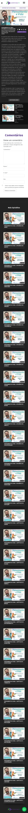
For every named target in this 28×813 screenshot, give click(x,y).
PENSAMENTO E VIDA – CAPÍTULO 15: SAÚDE (14, 523)
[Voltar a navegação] (2, 3)
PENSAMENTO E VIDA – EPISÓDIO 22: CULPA (13, 384)
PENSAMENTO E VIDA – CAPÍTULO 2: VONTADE (13, 781)
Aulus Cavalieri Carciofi (6, 30)
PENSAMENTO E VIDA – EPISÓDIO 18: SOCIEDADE (13, 464)
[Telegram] (21, 29)
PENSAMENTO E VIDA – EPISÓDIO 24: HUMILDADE (13, 345)
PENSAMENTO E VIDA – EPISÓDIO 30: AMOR (13, 226)
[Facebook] (17, 29)
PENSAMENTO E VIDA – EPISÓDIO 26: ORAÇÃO (13, 305)
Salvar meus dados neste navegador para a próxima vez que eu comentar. (14, 186)
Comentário (7, 149)
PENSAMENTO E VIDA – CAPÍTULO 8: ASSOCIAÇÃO (13, 662)
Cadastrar (22, 8)
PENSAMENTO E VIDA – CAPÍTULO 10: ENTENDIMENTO (14, 622)
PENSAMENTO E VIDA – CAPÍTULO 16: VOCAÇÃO (14, 503)
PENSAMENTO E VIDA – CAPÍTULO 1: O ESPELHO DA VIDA (13, 800)
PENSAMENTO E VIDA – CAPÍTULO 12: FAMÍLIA (14, 583)
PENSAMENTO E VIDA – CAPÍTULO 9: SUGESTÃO (13, 642)
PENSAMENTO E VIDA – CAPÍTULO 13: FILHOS (14, 563)
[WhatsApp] (23, 29)
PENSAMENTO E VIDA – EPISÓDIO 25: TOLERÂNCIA (13, 325)
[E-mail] (25, 29)
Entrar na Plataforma (9, 8)
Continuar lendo (14, 99)
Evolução (6, 32)
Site (4, 179)
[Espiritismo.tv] (13, 3)
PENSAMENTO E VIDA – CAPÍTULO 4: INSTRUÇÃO (13, 741)
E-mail (5, 172)
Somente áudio (22, 31)
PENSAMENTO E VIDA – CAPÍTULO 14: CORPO (14, 543)
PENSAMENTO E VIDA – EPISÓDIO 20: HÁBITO (13, 424)
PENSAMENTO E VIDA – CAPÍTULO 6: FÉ (13, 701)
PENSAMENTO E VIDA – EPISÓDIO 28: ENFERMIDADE (13, 266)
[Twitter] (19, 29)
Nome (5, 166)
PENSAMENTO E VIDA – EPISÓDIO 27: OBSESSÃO (13, 285)
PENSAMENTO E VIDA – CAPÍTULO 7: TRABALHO (13, 682)
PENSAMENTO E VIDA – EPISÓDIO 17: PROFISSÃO (13, 484)
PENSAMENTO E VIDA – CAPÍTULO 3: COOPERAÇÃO (13, 761)
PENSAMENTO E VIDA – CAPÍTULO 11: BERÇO (14, 602)
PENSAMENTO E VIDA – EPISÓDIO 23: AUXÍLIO (13, 365)
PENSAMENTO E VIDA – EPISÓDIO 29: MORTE (13, 246)
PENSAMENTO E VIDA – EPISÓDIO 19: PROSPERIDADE (13, 444)
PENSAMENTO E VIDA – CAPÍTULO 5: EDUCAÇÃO (13, 721)
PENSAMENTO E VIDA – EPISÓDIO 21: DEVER (13, 404)
